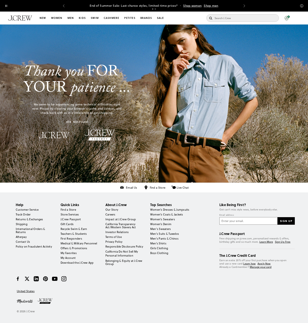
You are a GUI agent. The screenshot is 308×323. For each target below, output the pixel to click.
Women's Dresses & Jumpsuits (169, 209)
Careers (110, 214)
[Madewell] (25, 301)
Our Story (111, 209)
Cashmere (111, 18)
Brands (146, 18)
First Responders (71, 238)
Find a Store (158, 187)
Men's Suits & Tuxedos (164, 234)
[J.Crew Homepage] (20, 18)
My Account (68, 258)
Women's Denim (160, 224)
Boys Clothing (159, 253)
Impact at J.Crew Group (120, 219)
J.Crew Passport (71, 219)
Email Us (131, 187)
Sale (160, 18)
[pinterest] (45, 278)
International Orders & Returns (30, 230)
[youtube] (54, 278)
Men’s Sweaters (160, 229)
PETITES (129, 18)
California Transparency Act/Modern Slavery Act (120, 225)
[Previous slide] (64, 6)
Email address (226, 215)
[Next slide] (244, 6)
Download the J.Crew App (77, 263)
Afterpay (21, 237)
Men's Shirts (158, 243)
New (43, 18)
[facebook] (17, 278)
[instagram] (64, 278)
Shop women (192, 5)
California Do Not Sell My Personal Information (121, 253)
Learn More (266, 242)
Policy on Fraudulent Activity (34, 246)
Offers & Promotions (74, 248)
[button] (287, 18)
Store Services (70, 214)
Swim (95, 18)
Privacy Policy (113, 242)
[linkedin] (36, 278)
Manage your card (261, 267)
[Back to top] (300, 315)
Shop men (211, 5)
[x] (27, 278)
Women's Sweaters (162, 219)
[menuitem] (43, 18)
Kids (82, 18)
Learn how (249, 263)
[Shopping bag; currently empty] (297, 18)
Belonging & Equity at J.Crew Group (123, 262)
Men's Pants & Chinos (164, 238)
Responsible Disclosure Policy (124, 246)
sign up (286, 221)
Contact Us (23, 242)
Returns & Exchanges (29, 219)
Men (70, 18)
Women (56, 18)
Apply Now (264, 263)
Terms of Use (113, 237)
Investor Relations (117, 232)
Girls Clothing (159, 248)
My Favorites (69, 253)
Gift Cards (67, 224)
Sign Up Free (283, 242)
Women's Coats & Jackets (166, 214)
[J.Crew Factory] (47, 301)
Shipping (21, 224)
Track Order (23, 214)
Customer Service (27, 209)
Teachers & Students (74, 234)
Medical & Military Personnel (79, 243)
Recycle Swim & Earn (74, 229)
